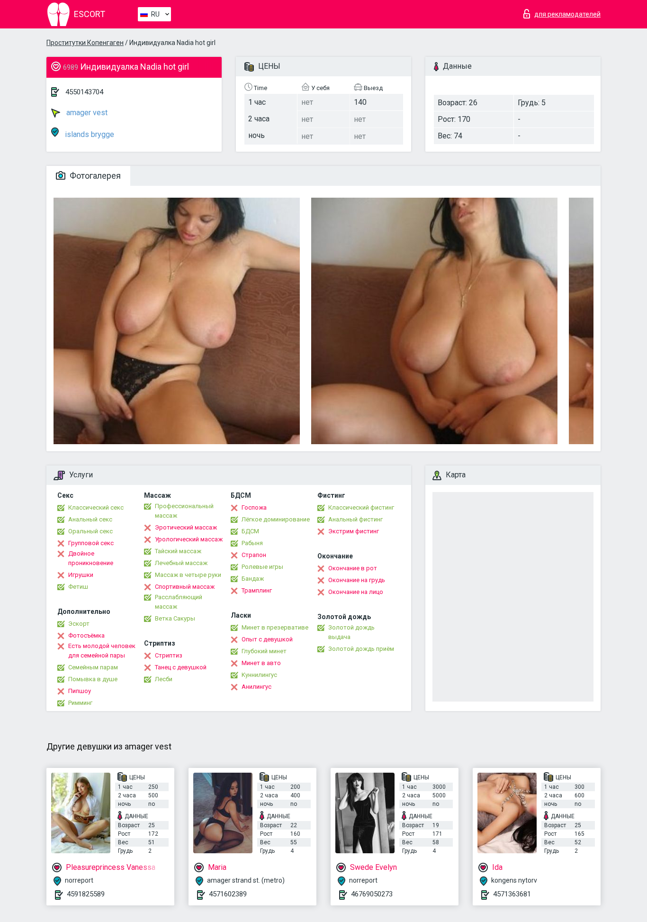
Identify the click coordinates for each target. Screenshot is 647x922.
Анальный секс (90, 519)
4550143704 (84, 92)
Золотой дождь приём (361, 648)
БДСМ (250, 531)
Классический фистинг (361, 507)
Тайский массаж (178, 551)
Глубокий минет (264, 651)
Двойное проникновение (90, 558)
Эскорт (79, 623)
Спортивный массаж (185, 586)
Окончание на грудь (356, 580)
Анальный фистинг (355, 519)
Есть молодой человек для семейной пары (101, 650)
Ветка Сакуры (175, 618)
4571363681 (512, 894)
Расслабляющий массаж (178, 601)
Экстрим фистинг (353, 531)
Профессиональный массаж (184, 510)
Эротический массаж (186, 527)
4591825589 (86, 894)
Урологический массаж (189, 539)
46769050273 (372, 894)
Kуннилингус (259, 674)
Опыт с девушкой (267, 639)
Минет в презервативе (275, 627)
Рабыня (252, 543)
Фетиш (78, 586)
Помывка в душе (92, 679)
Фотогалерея (94, 176)
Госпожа (254, 507)
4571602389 (228, 894)
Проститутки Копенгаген (85, 42)
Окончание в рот (352, 568)
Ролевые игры (262, 566)
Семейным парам (93, 667)
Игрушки (80, 574)
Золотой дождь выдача (351, 632)
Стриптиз (168, 655)
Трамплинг (257, 590)
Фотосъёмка (86, 635)
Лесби (163, 679)
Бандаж (253, 578)
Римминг (80, 702)
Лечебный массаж (181, 562)
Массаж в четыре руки (188, 574)
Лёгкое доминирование (276, 519)
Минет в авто (261, 662)
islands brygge (88, 134)
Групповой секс (91, 543)
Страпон (254, 554)
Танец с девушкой (181, 667)
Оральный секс (90, 531)
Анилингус (256, 686)
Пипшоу (79, 690)
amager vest (86, 112)
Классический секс (96, 507)
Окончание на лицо (355, 591)
